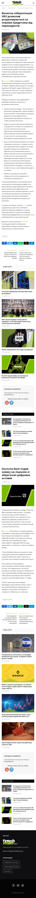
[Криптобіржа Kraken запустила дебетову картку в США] (18, 731)
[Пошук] (33, 3)
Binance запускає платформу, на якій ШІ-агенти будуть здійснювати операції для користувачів (17, 686)
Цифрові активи (7, 599)
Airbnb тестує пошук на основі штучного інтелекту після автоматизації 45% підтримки (23, 453)
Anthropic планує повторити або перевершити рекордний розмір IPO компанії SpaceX (23, 442)
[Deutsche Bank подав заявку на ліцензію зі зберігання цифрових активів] (18, 495)
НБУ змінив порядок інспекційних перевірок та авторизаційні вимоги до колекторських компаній (16, 321)
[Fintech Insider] (18, 3)
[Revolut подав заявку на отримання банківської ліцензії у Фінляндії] (18, 364)
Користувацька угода (11, 866)
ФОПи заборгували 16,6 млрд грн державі (17, 349)
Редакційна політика (11, 862)
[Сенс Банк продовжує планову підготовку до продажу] (18, 280)
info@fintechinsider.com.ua (15, 851)
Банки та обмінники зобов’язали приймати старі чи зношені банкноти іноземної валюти (26, 256)
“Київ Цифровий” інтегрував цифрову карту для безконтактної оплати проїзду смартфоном (9, 619)
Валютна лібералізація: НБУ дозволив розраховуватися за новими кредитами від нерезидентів (26, 619)
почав (25, 205)
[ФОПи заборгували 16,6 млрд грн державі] (18, 338)
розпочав (24, 222)
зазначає (7, 81)
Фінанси (5, 236)
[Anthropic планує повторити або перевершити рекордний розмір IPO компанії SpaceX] (6, 443)
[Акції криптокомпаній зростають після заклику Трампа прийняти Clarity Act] (18, 703)
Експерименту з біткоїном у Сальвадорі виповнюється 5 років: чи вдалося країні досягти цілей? (17, 656)
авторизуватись (9, 394)
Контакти (7, 871)
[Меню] (3, 3)
